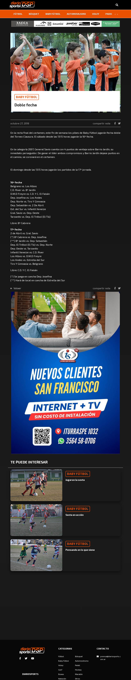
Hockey (78, 670)
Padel (108, 14)
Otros (77, 678)
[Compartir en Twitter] (119, 123)
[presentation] (115, 14)
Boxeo (61, 674)
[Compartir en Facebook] (115, 123)
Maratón (79, 674)
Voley (95, 14)
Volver (17, 288)
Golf (60, 670)
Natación (62, 678)
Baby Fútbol (53, 14)
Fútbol (18, 14)
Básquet (34, 14)
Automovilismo (76, 14)
